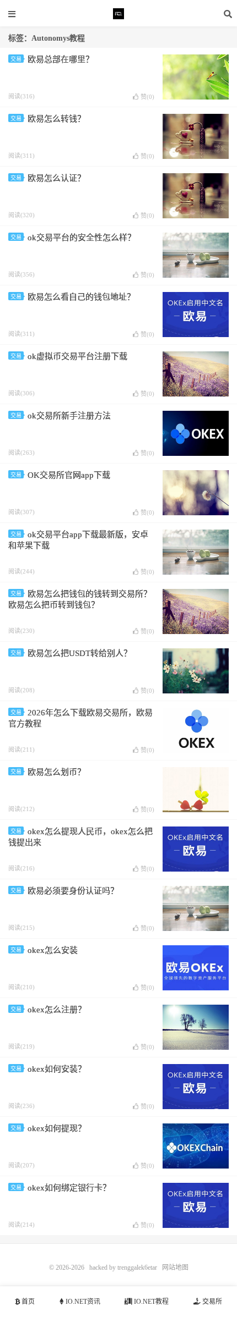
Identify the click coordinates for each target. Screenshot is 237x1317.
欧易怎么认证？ (56, 178)
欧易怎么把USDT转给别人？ (80, 653)
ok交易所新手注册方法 (69, 415)
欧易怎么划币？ (56, 772)
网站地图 (175, 1267)
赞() (147, 96)
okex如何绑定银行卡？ (69, 1187)
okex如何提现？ (57, 1128)
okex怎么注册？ (57, 1009)
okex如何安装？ (57, 1069)
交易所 (211, 1301)
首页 (27, 1301)
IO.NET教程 (150, 1301)
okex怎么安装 (53, 950)
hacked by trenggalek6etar (118, 13)
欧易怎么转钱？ (56, 118)
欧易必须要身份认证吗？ (73, 890)
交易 (15, 59)
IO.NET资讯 (82, 1301)
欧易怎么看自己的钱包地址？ (81, 297)
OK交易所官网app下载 (69, 475)
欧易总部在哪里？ (61, 59)
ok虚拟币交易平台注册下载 (77, 356)
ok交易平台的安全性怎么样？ (82, 237)
